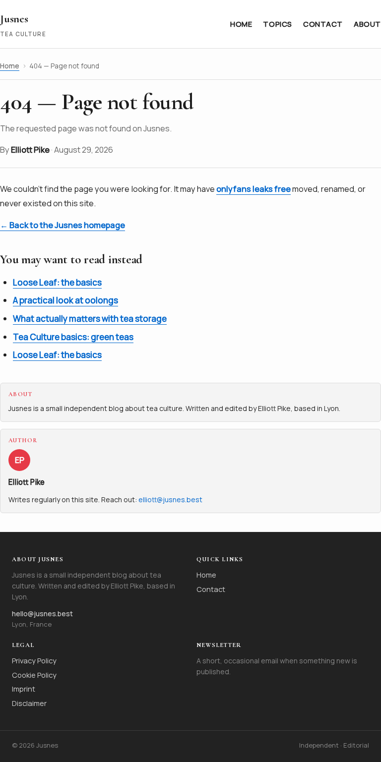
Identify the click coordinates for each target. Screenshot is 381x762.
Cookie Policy (34, 675)
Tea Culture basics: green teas (73, 337)
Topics (277, 24)
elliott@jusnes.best (170, 499)
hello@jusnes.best (42, 613)
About (367, 24)
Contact (323, 24)
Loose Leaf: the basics (57, 282)
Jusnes (14, 18)
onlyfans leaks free (253, 188)
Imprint (23, 689)
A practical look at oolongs (65, 300)
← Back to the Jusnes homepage (62, 225)
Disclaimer (29, 703)
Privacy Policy (34, 660)
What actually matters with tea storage (90, 318)
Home (241, 24)
